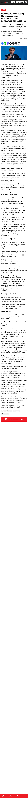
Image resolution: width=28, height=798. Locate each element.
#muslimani (5, 414)
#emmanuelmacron (6, 411)
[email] (13, 43)
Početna (3, 796)
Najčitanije (17, 796)
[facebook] (2, 43)
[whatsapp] (5, 43)
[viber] (8, 43)
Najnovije (10, 796)
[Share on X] (10, 43)
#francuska (16, 411)
